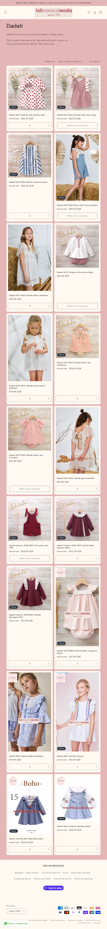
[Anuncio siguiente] (102, 3)
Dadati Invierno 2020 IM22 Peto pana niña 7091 (28, 546)
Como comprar (32, 872)
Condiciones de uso (22, 878)
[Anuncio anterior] (5, 3)
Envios (66, 872)
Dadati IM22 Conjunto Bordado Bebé (74, 826)
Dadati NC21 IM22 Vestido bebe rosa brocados (26, 456)
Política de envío (84, 923)
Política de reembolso (83, 878)
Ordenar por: (50, 61)
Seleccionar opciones (77, 125)
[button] (5, 12)
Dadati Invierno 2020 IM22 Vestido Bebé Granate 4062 (75, 546)
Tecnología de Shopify (39, 920)
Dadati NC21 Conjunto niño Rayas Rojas (75, 272)
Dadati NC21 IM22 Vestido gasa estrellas (75, 478)
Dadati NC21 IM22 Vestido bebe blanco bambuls (27, 387)
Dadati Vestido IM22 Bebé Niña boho (26, 839)
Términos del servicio (63, 878)
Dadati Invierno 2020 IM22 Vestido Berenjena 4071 (25, 616)
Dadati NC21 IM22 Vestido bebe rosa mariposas (74, 364)
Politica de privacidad (80, 872)
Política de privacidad (75, 920)
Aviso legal (96, 923)
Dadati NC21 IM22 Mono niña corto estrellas (77, 205)
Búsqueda (19, 872)
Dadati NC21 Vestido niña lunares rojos (27, 115)
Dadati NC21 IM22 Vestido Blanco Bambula (28, 295)
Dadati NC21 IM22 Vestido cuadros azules (28, 182)
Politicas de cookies (42, 878)
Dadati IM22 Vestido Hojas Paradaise (26, 756)
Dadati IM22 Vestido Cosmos (70, 756)
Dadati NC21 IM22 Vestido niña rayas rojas (76, 115)
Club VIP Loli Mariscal (50, 872)
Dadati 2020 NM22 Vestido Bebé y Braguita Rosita (77, 652)
